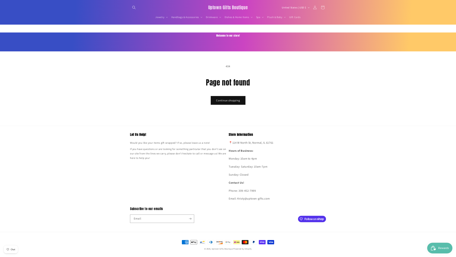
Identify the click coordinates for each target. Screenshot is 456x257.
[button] (134, 7)
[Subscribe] (190, 219)
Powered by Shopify (242, 249)
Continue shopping (228, 100)
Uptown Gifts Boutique (222, 249)
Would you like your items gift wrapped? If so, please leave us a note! (170, 142)
